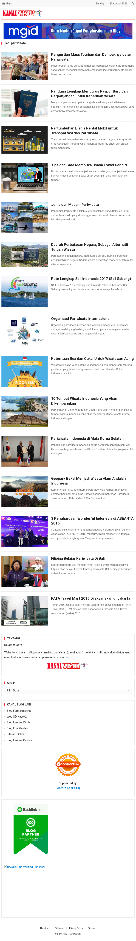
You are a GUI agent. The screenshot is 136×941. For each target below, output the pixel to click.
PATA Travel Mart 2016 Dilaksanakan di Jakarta (90, 598)
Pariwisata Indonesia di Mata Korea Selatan (87, 438)
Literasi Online (16, 734)
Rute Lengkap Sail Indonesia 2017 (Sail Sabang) (91, 279)
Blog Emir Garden (17, 728)
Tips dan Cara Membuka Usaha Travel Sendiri (89, 165)
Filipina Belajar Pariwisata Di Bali (78, 558)
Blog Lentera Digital (19, 722)
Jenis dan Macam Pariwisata (75, 204)
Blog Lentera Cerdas (19, 740)
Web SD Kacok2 (17, 716)
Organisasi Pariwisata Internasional (80, 319)
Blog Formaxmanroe (19, 710)
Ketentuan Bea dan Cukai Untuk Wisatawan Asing (92, 358)
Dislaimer (59, 928)
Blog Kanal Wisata (72, 934)
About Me (45, 928)
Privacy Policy (76, 928)
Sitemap (92, 928)
